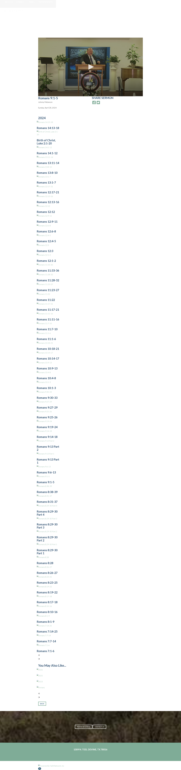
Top (39, 768)
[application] (90, 67)
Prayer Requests (46, 2)
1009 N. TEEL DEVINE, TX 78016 (90, 749)
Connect (20, 2)
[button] (90, 67)
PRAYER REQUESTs (83, 727)
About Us (9, 2)
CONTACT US (99, 727)
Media (31, 2)
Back (42, 704)
